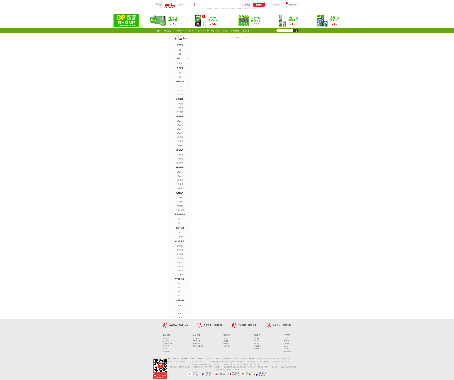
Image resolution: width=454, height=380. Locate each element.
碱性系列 (180, 31)
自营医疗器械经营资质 (237, 362)
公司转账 (226, 346)
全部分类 (167, 31)
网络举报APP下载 (247, 374)
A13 (179, 305)
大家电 (165, 349)
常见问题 (166, 346)
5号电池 (180, 45)
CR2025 (180, 90)
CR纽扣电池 (179, 241)
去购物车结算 (291, 5)
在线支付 (226, 341)
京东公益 (276, 358)
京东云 (236, 369)
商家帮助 (201, 358)
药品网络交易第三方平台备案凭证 (257, 362)
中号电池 (179, 141)
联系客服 (166, 351)
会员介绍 (166, 341)
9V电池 (179, 145)
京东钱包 (228, 369)
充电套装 (179, 163)
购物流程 (166, 338)
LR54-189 (179, 288)
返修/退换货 (257, 346)
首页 (159, 31)
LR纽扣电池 (179, 279)
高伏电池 (179, 206)
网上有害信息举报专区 (234, 374)
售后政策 (256, 338)
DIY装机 (286, 341)
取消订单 (256, 349)
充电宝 (179, 58)
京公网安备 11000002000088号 (175, 362)
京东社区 (243, 358)
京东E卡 (286, 346)
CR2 (179, 233)
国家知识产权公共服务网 (260, 374)
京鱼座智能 (287, 351)
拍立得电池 (180, 228)
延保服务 (286, 343)
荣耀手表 (210, 9)
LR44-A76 (179, 284)
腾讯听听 (233, 9)
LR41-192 (179, 292)
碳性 (179, 54)
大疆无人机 (225, 9)
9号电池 (180, 133)
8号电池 (180, 129)
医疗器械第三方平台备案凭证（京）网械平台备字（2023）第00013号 (246, 367)
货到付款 (226, 338)
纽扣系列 (210, 31)
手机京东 (218, 358)
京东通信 (286, 349)
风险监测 (251, 358)
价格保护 (256, 341)
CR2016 (180, 94)
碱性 (179, 50)
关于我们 (167, 358)
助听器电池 (180, 210)
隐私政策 (268, 358)
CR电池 (180, 198)
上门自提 (196, 338)
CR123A (180, 237)
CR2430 (180, 274)
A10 (179, 313)
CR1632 (180, 262)
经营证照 (217, 367)
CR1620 (180, 266)
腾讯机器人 (254, 9)
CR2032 (180, 86)
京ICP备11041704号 (195, 362)
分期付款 (226, 343)
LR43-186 (179, 296)
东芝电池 (246, 31)
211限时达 (196, 341)
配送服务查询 (197, 343)
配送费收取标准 (198, 346)
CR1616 (180, 270)
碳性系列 (200, 31)
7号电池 (180, 68)
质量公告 (260, 358)
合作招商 (193, 358)
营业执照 (274, 367)
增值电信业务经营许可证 (288, 367)
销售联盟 (235, 358)
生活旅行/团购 (167, 343)
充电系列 (190, 31)
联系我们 (176, 358)
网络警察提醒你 (207, 374)
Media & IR (285, 358)
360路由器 (217, 9)
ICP (206, 362)
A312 (180, 309)
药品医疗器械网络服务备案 (218, 362)
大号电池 (179, 112)
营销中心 (209, 358)
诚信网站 (220, 374)
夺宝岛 (286, 338)
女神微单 (239, 9)
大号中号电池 (222, 31)
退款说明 (256, 343)
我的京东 (276, 5)
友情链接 (226, 358)
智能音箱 (246, 9)
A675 (180, 317)
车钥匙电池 (235, 31)
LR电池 (179, 202)
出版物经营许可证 (228, 364)
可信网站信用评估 (194, 374)
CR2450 (180, 254)
